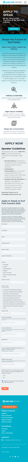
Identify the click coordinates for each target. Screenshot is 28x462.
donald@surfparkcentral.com (11, 194)
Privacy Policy (5, 452)
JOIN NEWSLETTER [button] (9, 407)
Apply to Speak (6, 419)
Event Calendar (6, 415)
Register (4, 413)
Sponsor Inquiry (7, 422)
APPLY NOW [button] (14, 29)
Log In (4, 431)
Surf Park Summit (7, 417)
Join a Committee (7, 433)
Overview (5, 428)
